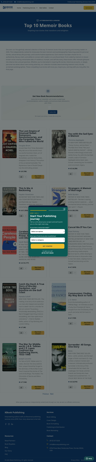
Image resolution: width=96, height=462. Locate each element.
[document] (48, 231)
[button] (64, 209)
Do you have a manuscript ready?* (39, 227)
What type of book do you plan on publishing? (43, 236)
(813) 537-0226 (47, 253)
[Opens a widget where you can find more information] (89, 458)
